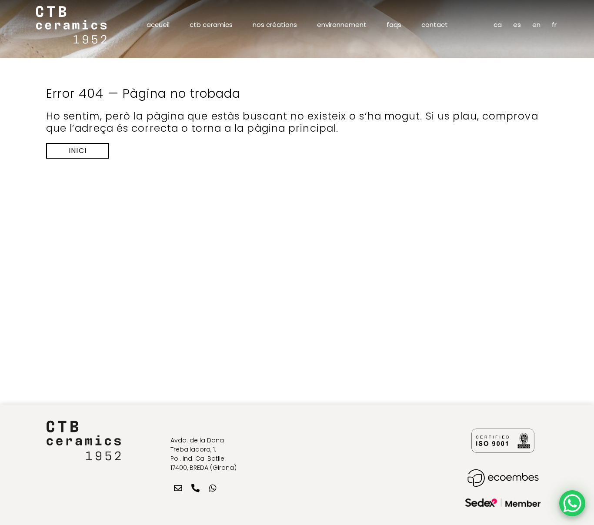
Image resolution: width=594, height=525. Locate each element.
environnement (342, 24)
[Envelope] (177, 488)
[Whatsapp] (212, 488)
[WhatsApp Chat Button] (572, 503)
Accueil (158, 24)
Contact (434, 24)
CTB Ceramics (211, 24)
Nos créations (275, 24)
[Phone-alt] (195, 488)
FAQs (394, 24)
